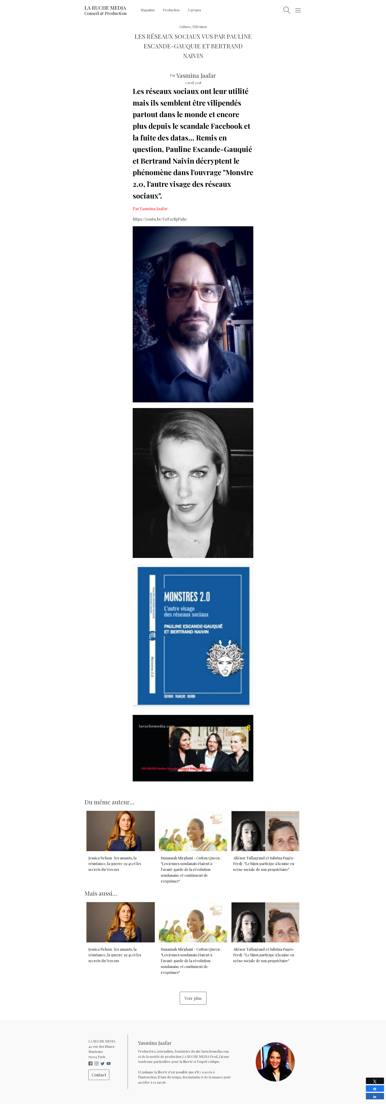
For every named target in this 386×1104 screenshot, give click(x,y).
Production (171, 10)
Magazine (148, 10)
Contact (99, 1074)
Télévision (199, 27)
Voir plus (193, 998)
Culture (185, 27)
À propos (194, 10)
